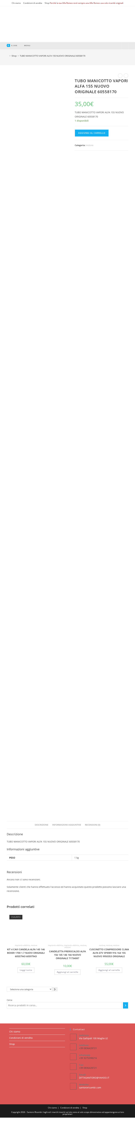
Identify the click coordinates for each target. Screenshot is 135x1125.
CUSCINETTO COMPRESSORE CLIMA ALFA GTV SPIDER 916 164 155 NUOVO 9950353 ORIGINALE (109, 953)
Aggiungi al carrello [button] (67, 972)
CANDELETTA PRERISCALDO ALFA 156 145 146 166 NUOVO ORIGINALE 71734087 (67, 955)
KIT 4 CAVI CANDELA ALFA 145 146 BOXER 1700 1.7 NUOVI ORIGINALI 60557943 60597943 (26, 953)
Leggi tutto (26, 970)
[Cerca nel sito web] (124, 45)
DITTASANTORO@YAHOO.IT (94, 1077)
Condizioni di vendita (32, 3)
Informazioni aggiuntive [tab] (66, 824)
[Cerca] (125, 1005)
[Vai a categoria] (55, 989)
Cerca (9, 1000)
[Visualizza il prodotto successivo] (126, 75)
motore (89, 145)
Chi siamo (16, 3)
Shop (47, 3)
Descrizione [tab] (41, 824)
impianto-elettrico (22, 945)
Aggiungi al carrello (91, 133)
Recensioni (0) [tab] (92, 824)
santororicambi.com (90, 1087)
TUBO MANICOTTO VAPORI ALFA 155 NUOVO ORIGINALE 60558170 (52, 55)
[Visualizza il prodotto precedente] (120, 75)
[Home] (7, 55)
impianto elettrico (55, 945)
